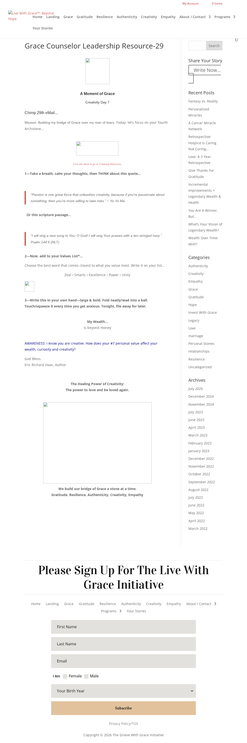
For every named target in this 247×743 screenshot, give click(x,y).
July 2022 (195, 497)
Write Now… (207, 70)
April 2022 (196, 520)
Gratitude (85, 17)
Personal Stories (201, 343)
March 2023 (197, 435)
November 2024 (201, 404)
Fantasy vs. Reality (203, 101)
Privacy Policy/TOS (123, 723)
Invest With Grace (202, 312)
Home (37, 17)
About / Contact (192, 17)
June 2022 (196, 505)
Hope (192, 304)
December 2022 (201, 458)
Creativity (149, 17)
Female (75, 676)
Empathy (168, 17)
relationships (199, 351)
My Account (190, 4)
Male (94, 676)
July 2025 (195, 388)
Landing (53, 17)
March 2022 (197, 528)
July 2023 (195, 412)
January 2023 (198, 451)
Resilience (104, 17)
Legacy (193, 320)
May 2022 (196, 513)
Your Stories (43, 28)
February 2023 (200, 443)
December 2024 (201, 396)
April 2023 (196, 427)
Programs (222, 17)
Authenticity (127, 17)
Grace (68, 17)
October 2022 (199, 474)
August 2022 (198, 489)
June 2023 (196, 419)
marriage (195, 336)
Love (192, 328)
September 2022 (201, 482)
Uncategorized (200, 367)
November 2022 (201, 466)
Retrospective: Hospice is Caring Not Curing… (202, 142)
